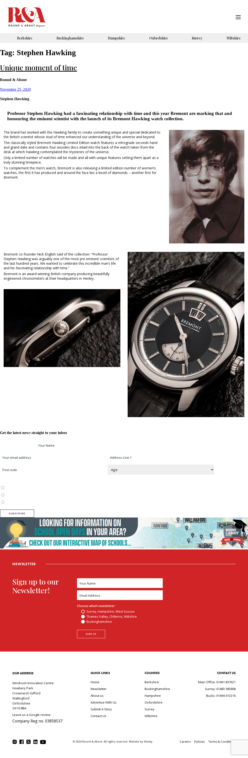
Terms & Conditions (222, 742)
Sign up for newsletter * (17, 445)
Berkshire (24, 38)
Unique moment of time (38, 67)
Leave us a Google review (31, 715)
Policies (199, 742)
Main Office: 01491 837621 (217, 682)
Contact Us (98, 716)
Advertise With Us (103, 702)
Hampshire (116, 38)
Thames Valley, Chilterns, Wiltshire (30, 495)
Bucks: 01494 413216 (221, 695)
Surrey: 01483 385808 (220, 689)
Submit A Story (101, 709)
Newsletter (99, 689)
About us (97, 695)
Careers (185, 742)
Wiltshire (233, 38)
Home (95, 682)
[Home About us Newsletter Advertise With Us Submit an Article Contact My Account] (238, 17)
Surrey (197, 38)
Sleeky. (148, 741)
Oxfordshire (158, 38)
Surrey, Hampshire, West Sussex (29, 488)
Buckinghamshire (70, 38)
